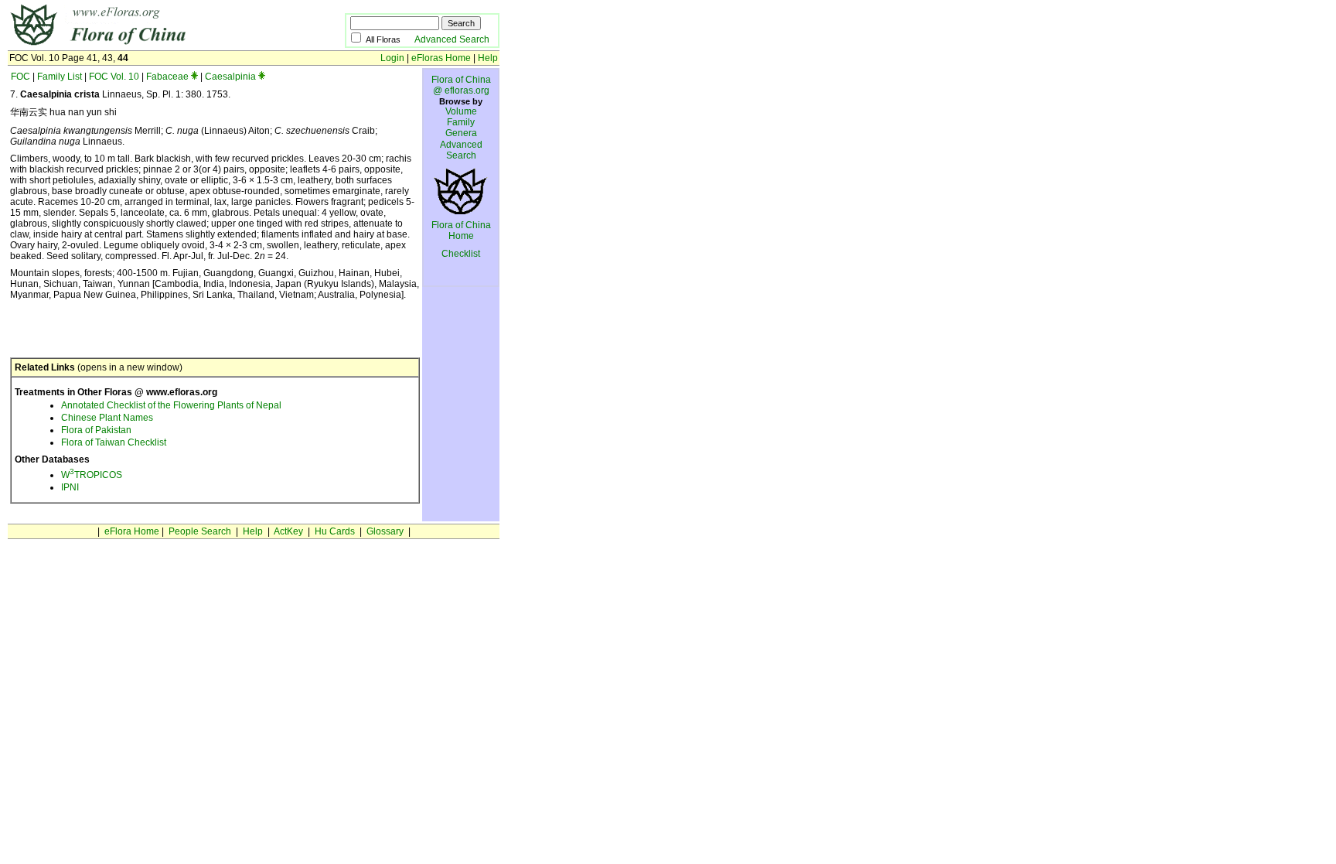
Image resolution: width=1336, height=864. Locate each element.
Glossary (385, 531)
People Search (200, 531)
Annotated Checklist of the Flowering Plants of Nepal (171, 405)
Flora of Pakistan (96, 430)
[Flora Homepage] (153, 44)
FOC (20, 76)
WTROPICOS (91, 475)
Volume (461, 111)
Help (488, 58)
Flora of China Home (461, 230)
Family (461, 122)
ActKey (288, 531)
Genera (461, 133)
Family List (59, 76)
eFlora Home (131, 531)
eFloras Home (441, 58)
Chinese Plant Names (107, 417)
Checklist (460, 253)
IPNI (70, 487)
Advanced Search (451, 39)
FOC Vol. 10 (114, 76)
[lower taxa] (194, 76)
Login (392, 58)
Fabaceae (167, 76)
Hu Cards (335, 531)
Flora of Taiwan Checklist (113, 442)
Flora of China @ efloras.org (461, 85)
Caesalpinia (230, 76)
